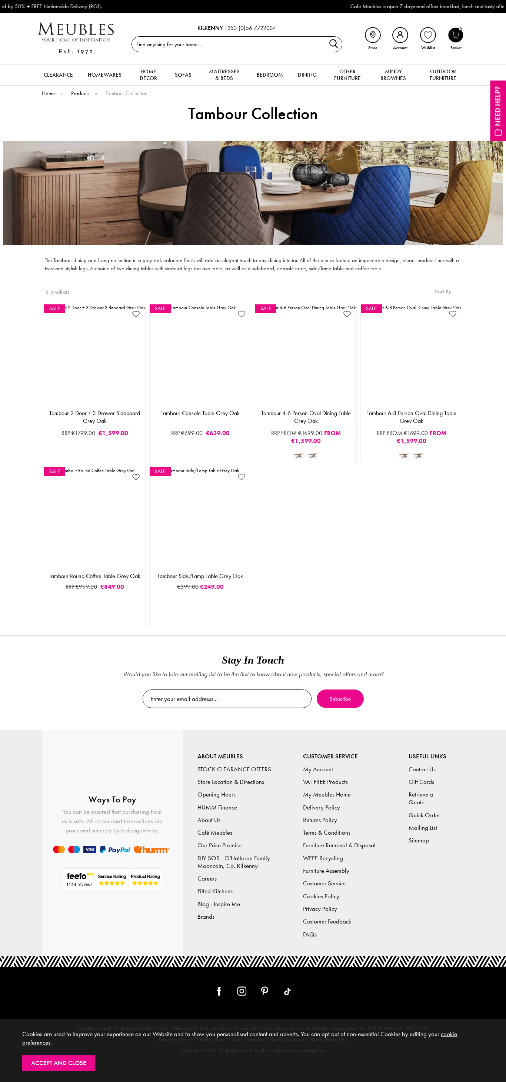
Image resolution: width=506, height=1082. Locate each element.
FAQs (310, 934)
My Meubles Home (327, 794)
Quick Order (424, 815)
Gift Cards (421, 782)
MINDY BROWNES (393, 74)
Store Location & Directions (230, 782)
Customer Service (324, 883)
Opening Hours (216, 794)
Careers (207, 878)
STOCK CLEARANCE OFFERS (234, 769)
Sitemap (419, 840)
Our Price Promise (219, 845)
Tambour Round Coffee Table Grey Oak (94, 576)
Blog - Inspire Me (218, 904)
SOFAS (183, 74)
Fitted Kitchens (215, 891)
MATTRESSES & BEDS (224, 74)
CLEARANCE (58, 74)
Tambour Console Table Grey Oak (200, 413)
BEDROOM (270, 74)
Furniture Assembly (326, 871)
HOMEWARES (104, 74)
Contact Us (422, 769)
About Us (208, 820)
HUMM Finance (217, 807)
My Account (318, 769)
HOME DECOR (148, 74)
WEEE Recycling (323, 858)
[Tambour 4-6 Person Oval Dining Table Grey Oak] (298, 455)
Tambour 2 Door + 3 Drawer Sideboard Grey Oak (94, 417)
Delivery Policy (321, 807)
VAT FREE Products (325, 782)
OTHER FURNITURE (347, 74)
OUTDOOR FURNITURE (443, 74)
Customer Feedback (327, 921)
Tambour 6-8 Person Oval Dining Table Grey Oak (411, 417)
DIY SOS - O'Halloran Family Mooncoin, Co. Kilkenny (233, 862)
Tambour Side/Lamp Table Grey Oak (200, 576)
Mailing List (423, 828)
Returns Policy (320, 820)
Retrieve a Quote (421, 798)
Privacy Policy (320, 909)
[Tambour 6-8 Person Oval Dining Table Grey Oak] (313, 455)
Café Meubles (214, 832)
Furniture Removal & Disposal (339, 845)
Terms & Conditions (326, 832)
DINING (307, 74)
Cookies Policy (321, 896)
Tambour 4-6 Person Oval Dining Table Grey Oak (306, 417)
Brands (205, 917)
